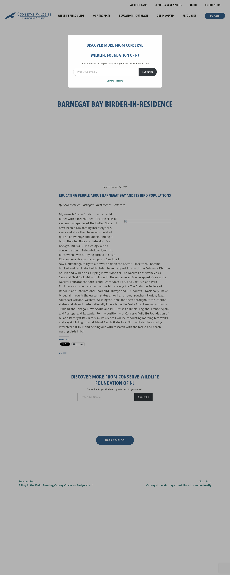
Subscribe (147, 71)
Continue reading (115, 80)
